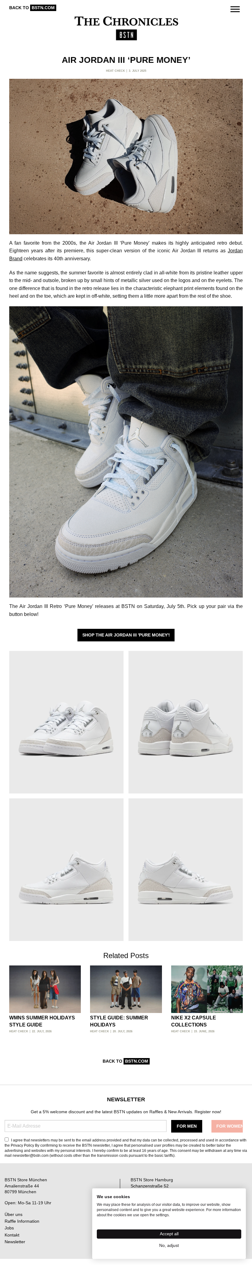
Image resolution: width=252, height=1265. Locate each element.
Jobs (9, 1227)
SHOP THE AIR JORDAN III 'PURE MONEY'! (126, 634)
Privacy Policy (22, 1145)
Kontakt (12, 1235)
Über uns (13, 1214)
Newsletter (15, 1241)
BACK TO (32, 7)
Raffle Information (22, 1221)
